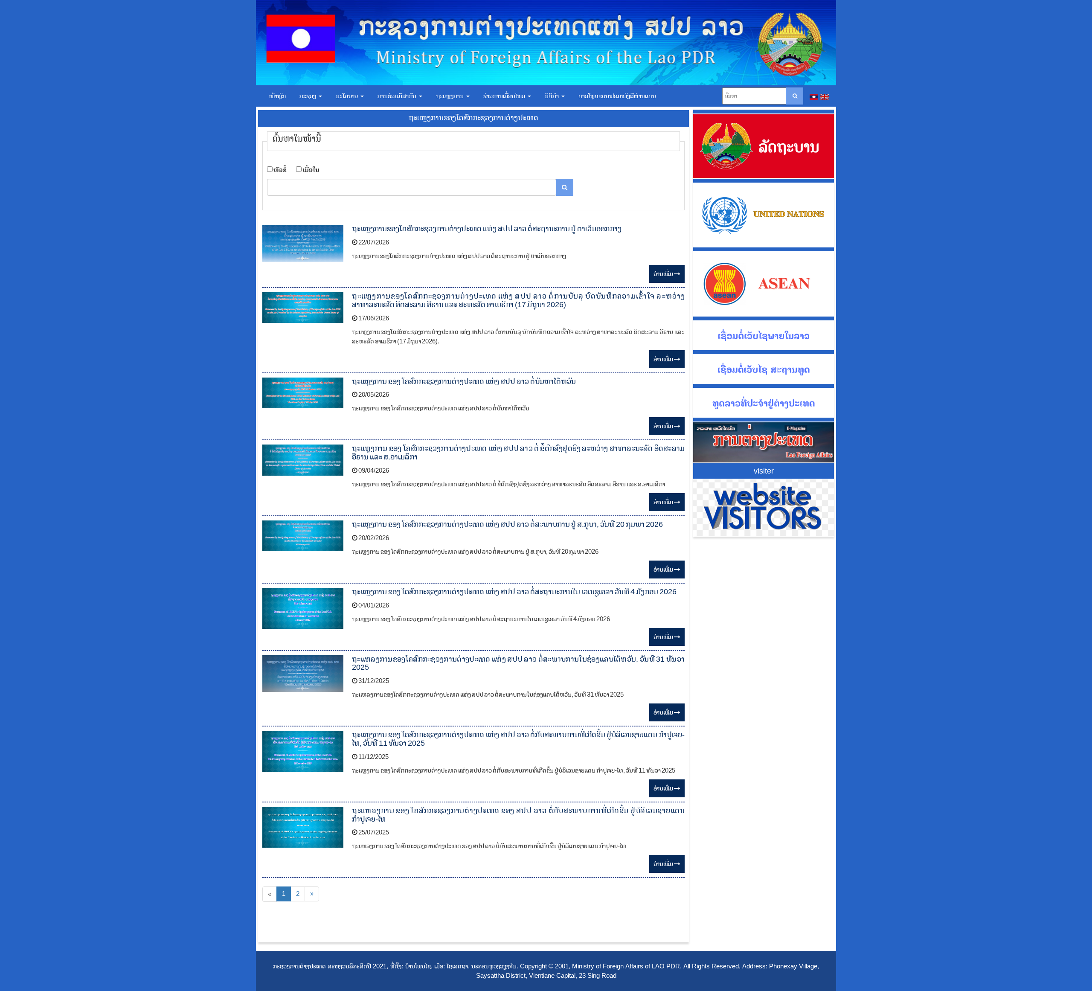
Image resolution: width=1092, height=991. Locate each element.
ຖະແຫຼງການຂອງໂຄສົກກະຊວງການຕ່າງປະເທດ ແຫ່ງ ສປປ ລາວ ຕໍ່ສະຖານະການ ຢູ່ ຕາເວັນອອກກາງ (487, 228)
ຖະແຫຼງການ (450, 96)
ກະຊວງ (308, 96)
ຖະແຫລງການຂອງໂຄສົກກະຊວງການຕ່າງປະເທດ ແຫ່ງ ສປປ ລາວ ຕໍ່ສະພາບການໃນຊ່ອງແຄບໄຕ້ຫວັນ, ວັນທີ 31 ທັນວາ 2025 (518, 663)
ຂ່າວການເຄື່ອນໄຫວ (505, 96)
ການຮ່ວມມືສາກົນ (398, 96)
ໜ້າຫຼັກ (277, 96)
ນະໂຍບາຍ (348, 96)
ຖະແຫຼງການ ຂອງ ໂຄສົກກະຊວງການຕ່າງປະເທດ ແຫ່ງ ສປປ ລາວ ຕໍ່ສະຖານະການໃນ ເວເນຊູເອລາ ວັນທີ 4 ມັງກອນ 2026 (514, 591)
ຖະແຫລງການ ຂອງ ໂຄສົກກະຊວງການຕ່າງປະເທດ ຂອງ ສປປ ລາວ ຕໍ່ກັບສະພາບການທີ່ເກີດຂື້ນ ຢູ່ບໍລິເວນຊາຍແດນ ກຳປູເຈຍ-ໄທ (518, 814)
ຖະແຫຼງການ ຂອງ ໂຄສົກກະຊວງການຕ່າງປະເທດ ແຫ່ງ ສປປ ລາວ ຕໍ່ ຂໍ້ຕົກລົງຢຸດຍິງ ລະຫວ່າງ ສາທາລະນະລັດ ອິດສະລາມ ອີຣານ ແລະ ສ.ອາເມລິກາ (518, 452)
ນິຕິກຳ (553, 96)
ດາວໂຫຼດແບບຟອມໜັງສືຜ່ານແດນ (617, 96)
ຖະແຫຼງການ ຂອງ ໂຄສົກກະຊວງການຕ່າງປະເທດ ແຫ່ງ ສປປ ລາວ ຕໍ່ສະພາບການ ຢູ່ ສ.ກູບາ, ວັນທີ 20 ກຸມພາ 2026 (507, 524)
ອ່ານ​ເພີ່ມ (663, 274)
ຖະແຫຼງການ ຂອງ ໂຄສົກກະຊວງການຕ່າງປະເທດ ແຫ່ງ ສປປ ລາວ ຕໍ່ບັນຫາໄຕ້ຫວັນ (464, 381)
